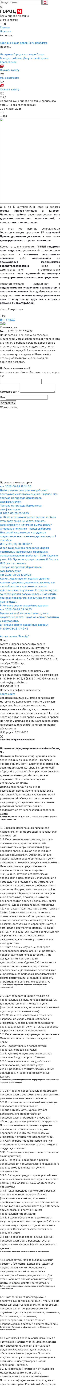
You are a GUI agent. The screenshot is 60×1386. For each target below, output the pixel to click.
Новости (5, 31)
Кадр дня (6, 42)
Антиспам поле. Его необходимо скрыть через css (29, 374)
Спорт (40, 54)
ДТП (2, 319)
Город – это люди (25, 54)
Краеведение (8, 62)
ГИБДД (10, 319)
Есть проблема (38, 42)
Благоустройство (11, 58)
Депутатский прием (35, 58)
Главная (5, 27)
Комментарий (9, 391)
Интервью (6, 54)
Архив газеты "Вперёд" (14, 636)
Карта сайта (7, 693)
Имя (2, 397)
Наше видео (20, 42)
